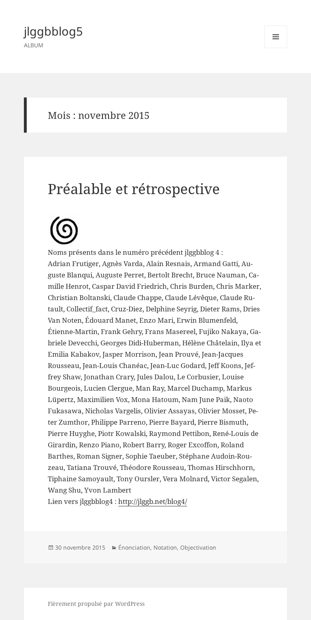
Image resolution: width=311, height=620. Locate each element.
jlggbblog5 (53, 31)
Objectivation (198, 547)
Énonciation (134, 547)
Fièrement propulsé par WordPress (96, 603)
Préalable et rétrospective (134, 188)
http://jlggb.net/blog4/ (152, 501)
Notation (165, 547)
